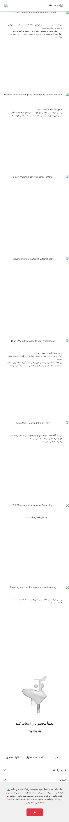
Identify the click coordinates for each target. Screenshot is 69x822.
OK (34, 812)
